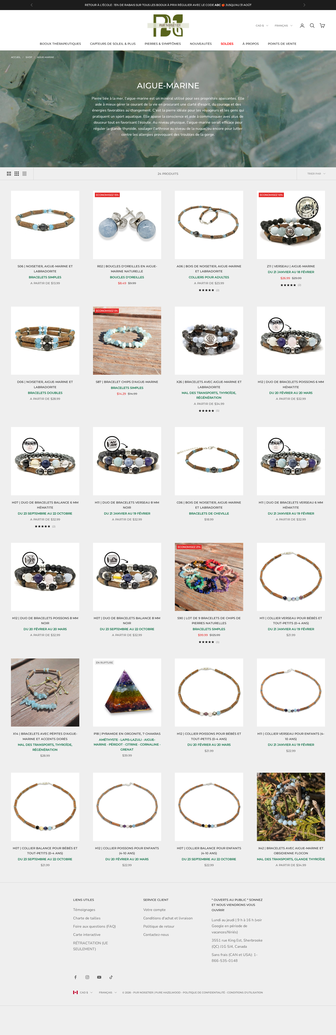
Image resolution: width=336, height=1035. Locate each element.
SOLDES (227, 43)
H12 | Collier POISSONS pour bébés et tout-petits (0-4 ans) (209, 736)
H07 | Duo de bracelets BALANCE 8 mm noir (127, 620)
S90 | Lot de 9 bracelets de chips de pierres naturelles (209, 620)
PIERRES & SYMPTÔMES (163, 43)
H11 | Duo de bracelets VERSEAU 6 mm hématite (291, 505)
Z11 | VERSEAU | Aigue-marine (291, 266)
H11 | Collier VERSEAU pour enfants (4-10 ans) (290, 736)
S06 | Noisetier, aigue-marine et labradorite (45, 268)
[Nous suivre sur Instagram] (87, 977)
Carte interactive (87, 934)
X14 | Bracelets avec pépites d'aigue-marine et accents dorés (45, 736)
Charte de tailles (87, 918)
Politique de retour (158, 926)
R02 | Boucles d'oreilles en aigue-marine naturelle (127, 268)
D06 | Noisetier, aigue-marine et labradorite (45, 384)
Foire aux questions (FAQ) (94, 926)
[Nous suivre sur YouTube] (99, 977)
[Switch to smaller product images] (17, 173)
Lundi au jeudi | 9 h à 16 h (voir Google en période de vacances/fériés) (237, 926)
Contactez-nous (156, 934)
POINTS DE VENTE (282, 43)
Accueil (16, 57)
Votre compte (154, 909)
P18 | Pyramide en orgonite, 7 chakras (127, 733)
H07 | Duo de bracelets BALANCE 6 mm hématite (45, 505)
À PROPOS (251, 43)
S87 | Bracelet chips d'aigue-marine (127, 382)
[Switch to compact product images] (24, 173)
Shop (29, 57)
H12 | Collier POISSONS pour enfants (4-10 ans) (127, 850)
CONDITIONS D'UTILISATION (245, 992)
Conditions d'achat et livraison (168, 918)
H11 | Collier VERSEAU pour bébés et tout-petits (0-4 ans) (291, 620)
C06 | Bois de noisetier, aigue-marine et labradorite (209, 505)
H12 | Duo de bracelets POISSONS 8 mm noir (45, 620)
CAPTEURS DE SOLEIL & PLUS (113, 43)
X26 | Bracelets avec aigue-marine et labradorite (209, 384)
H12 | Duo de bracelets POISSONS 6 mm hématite (291, 384)
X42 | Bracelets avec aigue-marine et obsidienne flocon (290, 850)
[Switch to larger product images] (9, 173)
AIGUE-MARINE (45, 57)
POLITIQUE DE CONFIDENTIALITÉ (204, 992)
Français (281, 25)
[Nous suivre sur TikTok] (111, 977)
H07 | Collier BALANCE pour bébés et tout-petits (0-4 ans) (45, 850)
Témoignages (84, 909)
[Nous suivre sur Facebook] (75, 977)
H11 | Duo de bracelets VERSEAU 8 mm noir (127, 505)
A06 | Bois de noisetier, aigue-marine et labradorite (209, 268)
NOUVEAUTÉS (201, 43)
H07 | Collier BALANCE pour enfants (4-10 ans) (209, 850)
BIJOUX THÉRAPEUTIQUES (60, 43)
